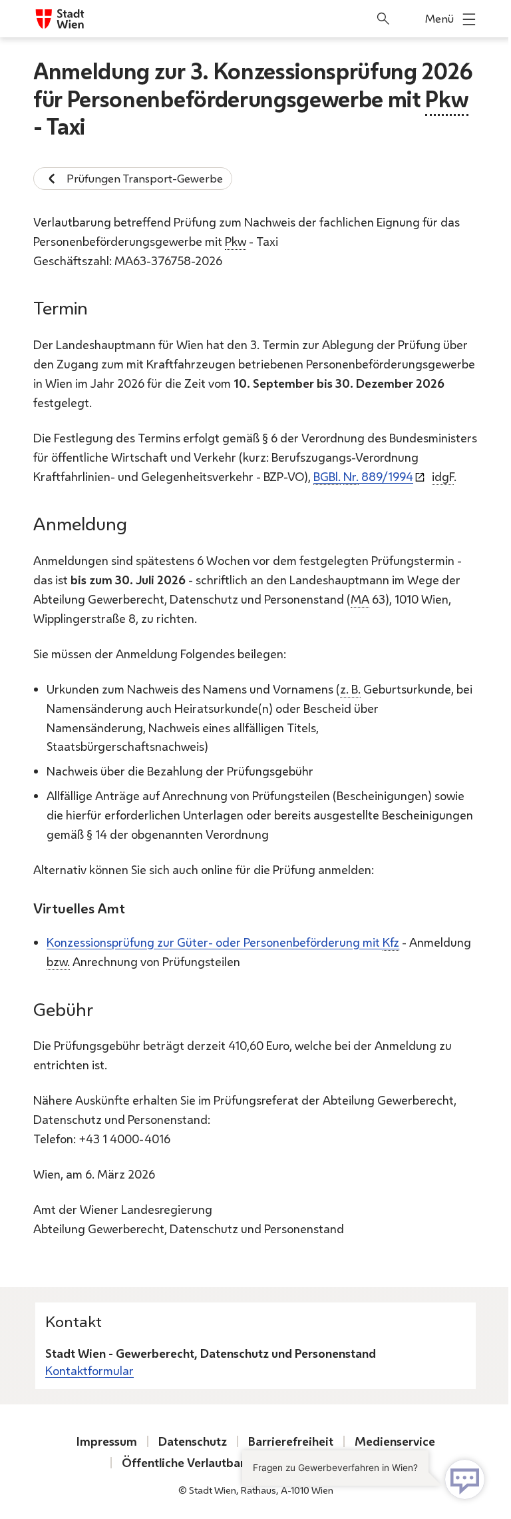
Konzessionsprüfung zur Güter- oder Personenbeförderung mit (223, 942)
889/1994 (363, 476)
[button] (366, 1478)
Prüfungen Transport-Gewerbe (145, 178)
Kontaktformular (89, 1370)
